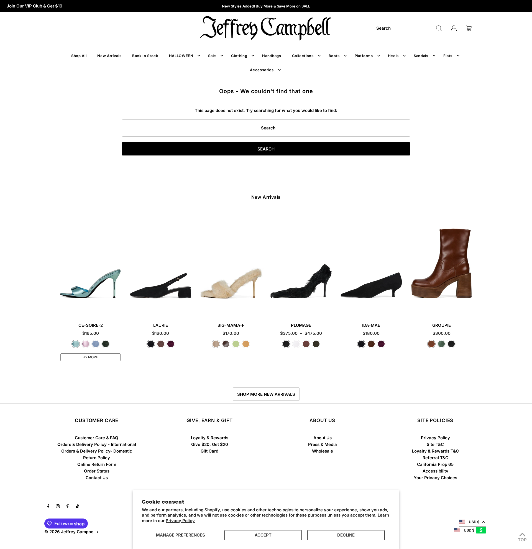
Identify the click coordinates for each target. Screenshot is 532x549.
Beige (216, 344)
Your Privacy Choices (435, 477)
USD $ (474, 522)
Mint (236, 344)
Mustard (246, 344)
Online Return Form (96, 464)
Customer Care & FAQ (96, 437)
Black (286, 344)
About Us (322, 437)
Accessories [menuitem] (261, 70)
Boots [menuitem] (334, 55)
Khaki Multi (316, 344)
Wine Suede (171, 344)
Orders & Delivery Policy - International (96, 444)
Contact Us (97, 477)
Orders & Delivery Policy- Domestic (96, 451)
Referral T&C (435, 457)
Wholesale (322, 451)
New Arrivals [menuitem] (109, 55)
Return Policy (96, 457)
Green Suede (105, 344)
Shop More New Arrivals (266, 394)
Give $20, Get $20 (209, 444)
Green (441, 344)
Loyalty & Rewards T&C (435, 451)
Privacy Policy (180, 520)
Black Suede (151, 344)
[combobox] (404, 28)
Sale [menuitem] (212, 55)
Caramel (431, 344)
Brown (306, 344)
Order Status (96, 471)
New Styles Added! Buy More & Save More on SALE (266, 6)
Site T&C (435, 444)
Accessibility (435, 471)
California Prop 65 (435, 464)
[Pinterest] (68, 507)
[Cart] (469, 28)
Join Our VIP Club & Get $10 (34, 6)
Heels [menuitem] (393, 55)
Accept (263, 535)
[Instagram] (58, 507)
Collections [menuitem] (303, 55)
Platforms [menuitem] (364, 55)
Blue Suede (95, 344)
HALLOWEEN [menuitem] (181, 55)
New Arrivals (266, 197)
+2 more (90, 357)
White (296, 344)
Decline (346, 535)
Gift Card (209, 451)
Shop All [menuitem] (78, 55)
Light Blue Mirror (76, 344)
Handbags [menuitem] (271, 55)
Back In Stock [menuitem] (145, 55)
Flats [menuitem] (447, 55)
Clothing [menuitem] (239, 55)
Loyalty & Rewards (209, 437)
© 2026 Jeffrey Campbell (70, 531)
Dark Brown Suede (371, 344)
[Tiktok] (77, 507)
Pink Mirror (85, 344)
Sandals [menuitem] (421, 55)
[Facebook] (48, 507)
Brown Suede (161, 344)
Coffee (226, 344)
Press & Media (322, 444)
